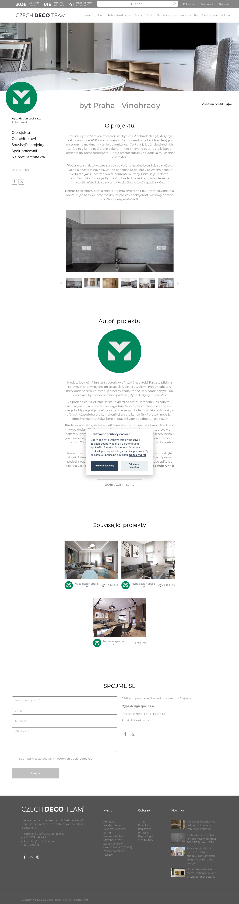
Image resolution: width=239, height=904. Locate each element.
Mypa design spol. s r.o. (87, 585)
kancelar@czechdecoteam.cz (41, 841)
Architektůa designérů (54, 4)
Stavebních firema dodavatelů (80, 4)
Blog (196, 15)
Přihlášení (144, 832)
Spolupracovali (24, 151)
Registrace (144, 829)
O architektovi (24, 139)
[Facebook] (126, 736)
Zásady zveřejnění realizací (114, 852)
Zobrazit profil (119, 484)
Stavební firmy (112, 840)
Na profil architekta (28, 157)
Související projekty (28, 145)
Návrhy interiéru (113, 825)
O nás (141, 821)
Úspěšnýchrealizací (27, 4)
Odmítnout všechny (134, 465)
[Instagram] (133, 736)
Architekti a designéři (120, 15)
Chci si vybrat (137, 454)
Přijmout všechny (104, 465)
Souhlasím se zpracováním (57, 758)
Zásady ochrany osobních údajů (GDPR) (117, 845)
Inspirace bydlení (93, 15)
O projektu (224, 4)
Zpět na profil (213, 104)
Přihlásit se (189, 4)
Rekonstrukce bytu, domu (115, 830)
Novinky (143, 825)
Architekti (109, 821)
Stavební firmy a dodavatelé (173, 15)
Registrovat (207, 4)
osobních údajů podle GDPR (76, 758)
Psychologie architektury (216, 15)
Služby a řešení (143, 15)
